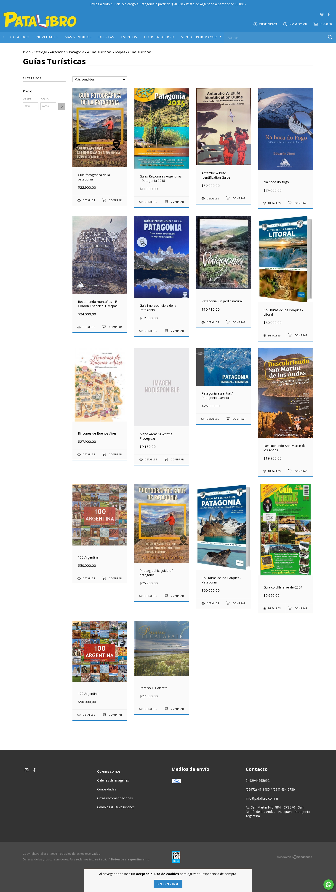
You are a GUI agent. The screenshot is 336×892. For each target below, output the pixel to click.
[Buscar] (330, 37)
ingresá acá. (98, 859)
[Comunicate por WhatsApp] (328, 884)
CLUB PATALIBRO (159, 37)
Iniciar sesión (298, 24)
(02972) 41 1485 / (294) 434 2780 (270, 789)
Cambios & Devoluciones (116, 807)
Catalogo (40, 52)
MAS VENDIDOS (78, 37)
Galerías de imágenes (113, 780)
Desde (27, 98)
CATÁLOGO (19, 37)
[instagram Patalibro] (322, 14)
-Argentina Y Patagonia (67, 52)
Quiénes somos (108, 771)
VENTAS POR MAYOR (199, 37)
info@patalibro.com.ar (262, 798)
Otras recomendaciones (115, 798)
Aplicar (61, 106)
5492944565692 (257, 780)
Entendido (168, 884)
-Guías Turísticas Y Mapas (106, 52)
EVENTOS (129, 37)
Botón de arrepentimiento (130, 859)
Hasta (44, 98)
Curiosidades (106, 789)
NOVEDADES (47, 37)
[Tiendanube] (295, 858)
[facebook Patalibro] (329, 14)
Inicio (27, 52)
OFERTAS (106, 37)
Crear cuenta (268, 24)
